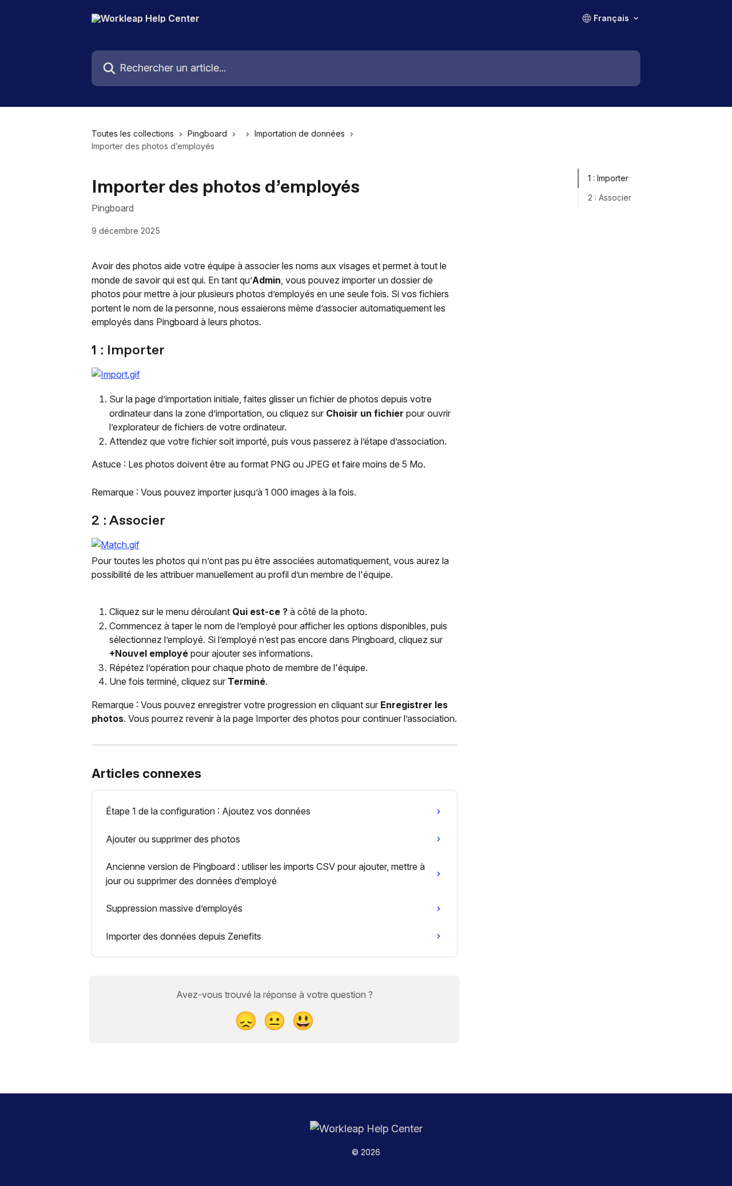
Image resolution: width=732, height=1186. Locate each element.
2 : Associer (609, 197)
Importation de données (299, 133)
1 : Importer (608, 178)
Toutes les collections (133, 133)
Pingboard (207, 133)
